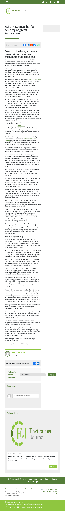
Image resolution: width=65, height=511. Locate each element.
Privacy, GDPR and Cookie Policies (32, 507)
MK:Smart (21, 126)
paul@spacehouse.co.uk (26, 492)
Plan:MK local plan (35, 79)
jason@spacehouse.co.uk (12, 495)
